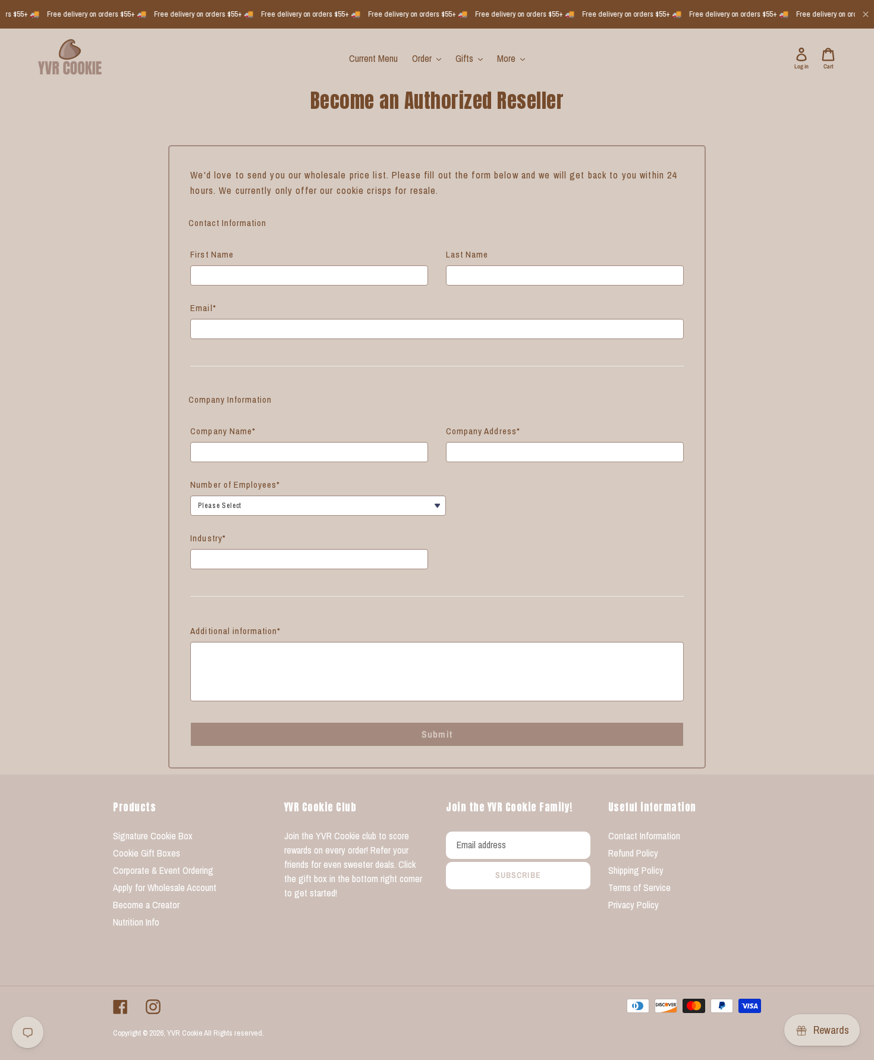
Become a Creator (146, 904)
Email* (203, 308)
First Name (212, 254)
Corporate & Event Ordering (163, 870)
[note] (436, 191)
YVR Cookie (185, 1033)
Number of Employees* (235, 484)
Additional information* (235, 631)
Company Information (230, 399)
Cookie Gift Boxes (146, 853)
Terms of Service (639, 887)
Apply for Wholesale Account (164, 887)
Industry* (207, 538)
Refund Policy (633, 853)
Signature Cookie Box (153, 835)
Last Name (467, 254)
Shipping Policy (636, 870)
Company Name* (223, 431)
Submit (437, 734)
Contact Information (227, 222)
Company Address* (483, 431)
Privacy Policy (633, 904)
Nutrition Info (136, 922)
